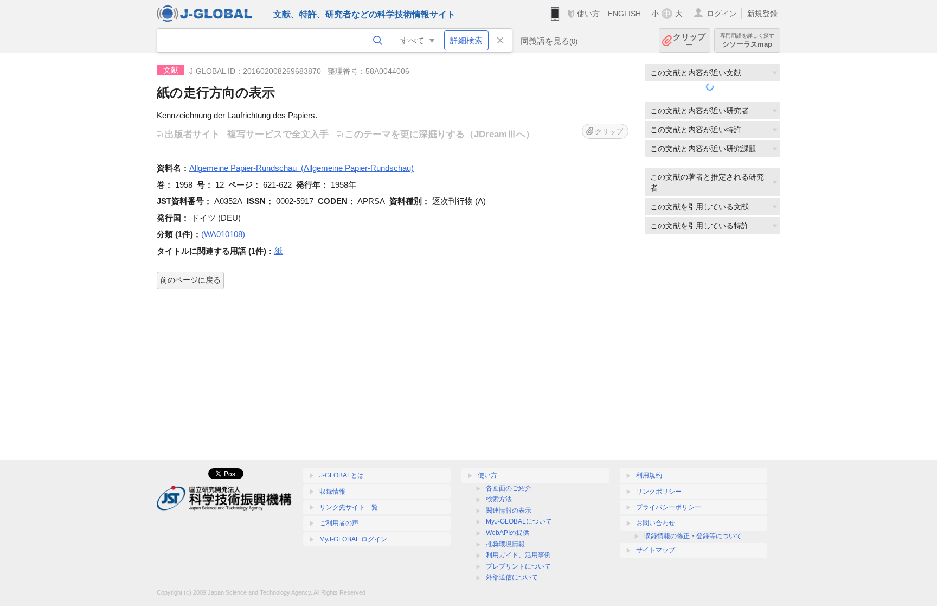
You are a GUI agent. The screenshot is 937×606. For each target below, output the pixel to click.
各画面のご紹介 (508, 488)
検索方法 (499, 499)
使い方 (588, 13)
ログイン (722, 13)
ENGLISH (624, 13)
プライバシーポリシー (668, 507)
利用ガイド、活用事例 (518, 555)
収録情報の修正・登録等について (693, 536)
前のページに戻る (190, 280)
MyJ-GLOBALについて (519, 521)
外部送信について (512, 577)
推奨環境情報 (505, 544)
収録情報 (332, 491)
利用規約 (649, 475)
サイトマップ (655, 550)
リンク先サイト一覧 (348, 507)
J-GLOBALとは (341, 475)
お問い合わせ (655, 523)
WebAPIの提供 (507, 533)
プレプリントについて (518, 566)
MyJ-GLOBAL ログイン (353, 539)
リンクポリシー (659, 491)
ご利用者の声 (338, 523)
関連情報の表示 (508, 510)
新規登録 (762, 13)
